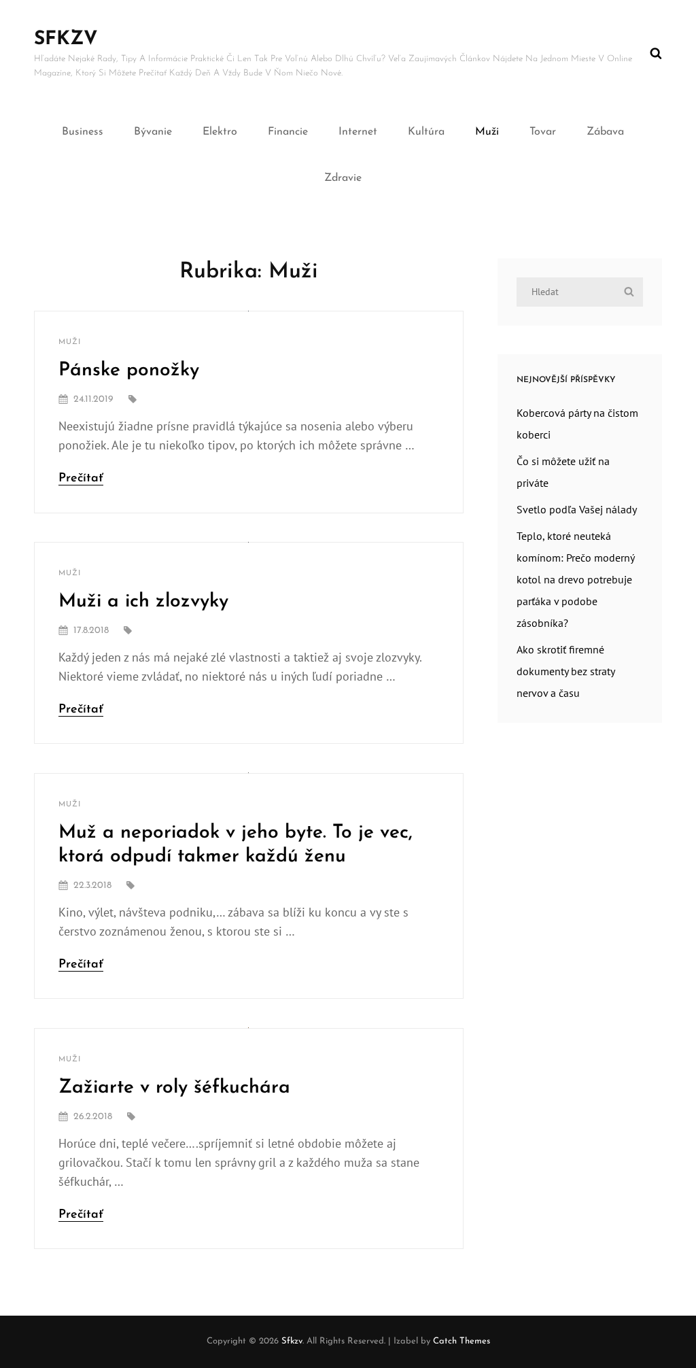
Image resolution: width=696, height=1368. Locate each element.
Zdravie (343, 178)
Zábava (605, 131)
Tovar (542, 131)
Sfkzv (66, 39)
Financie (288, 131)
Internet (357, 131)
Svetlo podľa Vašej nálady (577, 509)
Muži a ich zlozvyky (143, 601)
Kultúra (426, 131)
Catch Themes (461, 1341)
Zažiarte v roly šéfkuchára (174, 1087)
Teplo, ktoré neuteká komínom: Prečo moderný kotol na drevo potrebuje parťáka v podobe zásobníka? (575, 579)
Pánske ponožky (128, 370)
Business (82, 131)
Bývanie (153, 131)
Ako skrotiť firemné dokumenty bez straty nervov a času (565, 671)
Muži (487, 131)
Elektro (220, 131)
